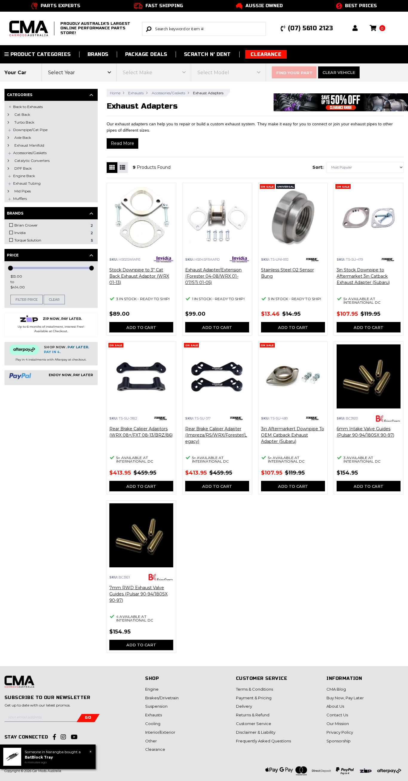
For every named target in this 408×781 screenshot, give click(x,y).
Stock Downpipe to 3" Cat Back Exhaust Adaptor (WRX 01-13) (139, 276)
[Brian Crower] (388, 418)
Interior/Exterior (160, 732)
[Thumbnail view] (112, 167)
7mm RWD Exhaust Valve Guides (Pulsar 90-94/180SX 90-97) (138, 594)
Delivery (244, 706)
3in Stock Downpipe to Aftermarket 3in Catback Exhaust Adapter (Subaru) (363, 276)
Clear (54, 299)
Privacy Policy (339, 732)
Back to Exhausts (28, 106)
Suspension (156, 706)
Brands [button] (98, 54)
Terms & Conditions (254, 689)
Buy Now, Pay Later (345, 697)
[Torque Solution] (312, 259)
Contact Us (337, 714)
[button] (355, 28)
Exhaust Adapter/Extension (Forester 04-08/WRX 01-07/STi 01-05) (213, 276)
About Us (335, 706)
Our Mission (337, 723)
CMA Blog (336, 689)
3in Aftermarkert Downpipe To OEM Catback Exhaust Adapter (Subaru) (292, 435)
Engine (152, 689)
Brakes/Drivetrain (162, 697)
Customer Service (253, 723)
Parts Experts (60, 5)
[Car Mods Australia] (19, 685)
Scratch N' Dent (207, 54)
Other (151, 741)
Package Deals (146, 54)
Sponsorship (338, 741)
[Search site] (148, 29)
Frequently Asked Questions (263, 741)
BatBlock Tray (39, 757)
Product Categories (39, 54)
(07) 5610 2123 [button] (310, 28)
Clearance (266, 54)
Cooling (152, 723)
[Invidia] (163, 259)
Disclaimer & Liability (255, 732)
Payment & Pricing (254, 697)
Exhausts (153, 714)
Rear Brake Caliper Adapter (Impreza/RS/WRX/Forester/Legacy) (216, 435)
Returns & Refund (252, 714)
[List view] (122, 167)
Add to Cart (141, 327)
